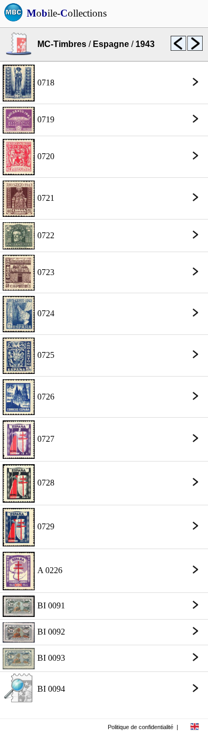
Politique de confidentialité (140, 727)
